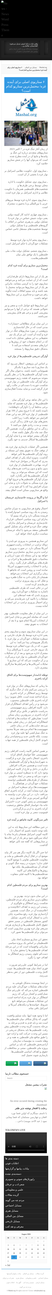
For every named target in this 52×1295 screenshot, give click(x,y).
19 (20, 1253)
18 (14, 1253)
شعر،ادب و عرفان (14, 1184)
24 (8, 1257)
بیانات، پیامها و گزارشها (17, 1168)
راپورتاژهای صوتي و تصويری (20, 1179)
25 (14, 1257)
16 (44, 1249)
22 (38, 1253)
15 (38, 1249)
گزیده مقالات (12, 1195)
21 (32, 1253)
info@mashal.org (39, 1290)
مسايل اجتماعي (13, 1205)
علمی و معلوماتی (14, 1189)
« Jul (7, 1265)
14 (32, 1249)
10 (8, 1249)
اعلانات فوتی (12, 1163)
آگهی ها (18, 1282)
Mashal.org (43, 67)
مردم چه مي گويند (14, 1200)
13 (26, 1249)
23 (44, 1253)
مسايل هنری (11, 1210)
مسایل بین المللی (31, 67)
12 (20, 1249)
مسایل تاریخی (12, 1221)
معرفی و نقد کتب (14, 1226)
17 (8, 1253)
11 (14, 1249)
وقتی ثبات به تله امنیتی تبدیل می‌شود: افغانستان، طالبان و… (23, 45)
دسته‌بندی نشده (13, 1173)
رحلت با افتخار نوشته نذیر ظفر (31, 1108)
